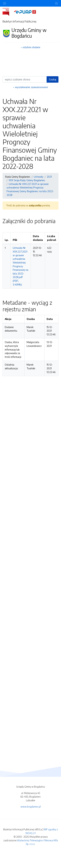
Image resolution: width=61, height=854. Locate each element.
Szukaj (52, 79)
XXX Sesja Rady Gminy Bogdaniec (27, 180)
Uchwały (38, 176)
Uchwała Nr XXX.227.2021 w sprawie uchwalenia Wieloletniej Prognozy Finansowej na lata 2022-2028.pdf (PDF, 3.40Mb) (20, 266)
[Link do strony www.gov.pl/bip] (8, 11)
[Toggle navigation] (56, 3)
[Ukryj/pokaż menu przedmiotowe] (4, 3)
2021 (49, 176)
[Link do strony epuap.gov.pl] (25, 11)
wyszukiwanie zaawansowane (31, 87)
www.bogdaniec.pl (31, 806)
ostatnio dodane (31, 47)
